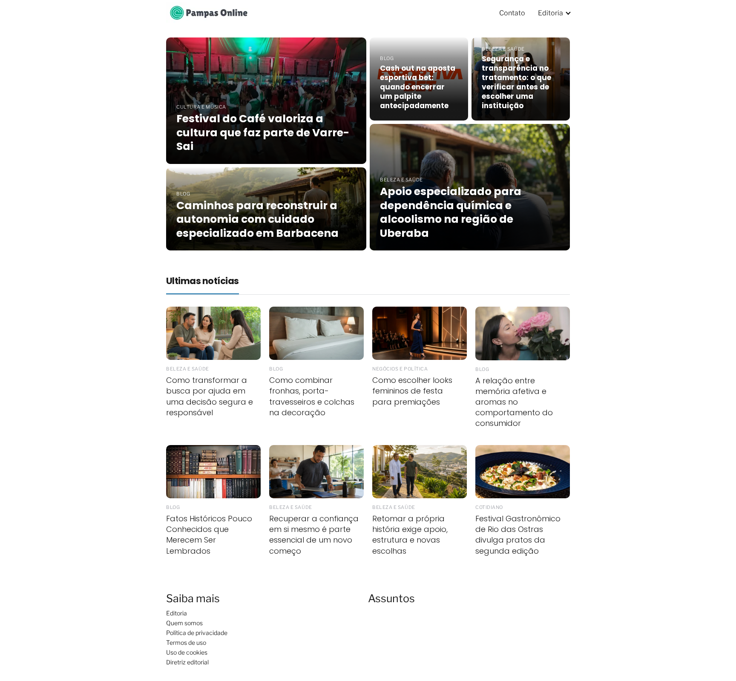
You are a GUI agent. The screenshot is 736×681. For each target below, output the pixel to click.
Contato (512, 13)
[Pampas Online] (208, 12)
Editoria (550, 13)
